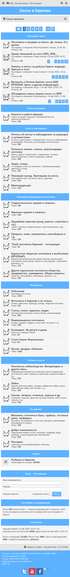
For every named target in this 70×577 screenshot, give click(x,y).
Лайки (14, 383)
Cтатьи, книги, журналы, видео (30, 310)
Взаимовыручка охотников (27, 320)
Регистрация (40, 474)
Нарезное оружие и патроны (28, 212)
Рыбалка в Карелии (23, 459)
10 (66, 61)
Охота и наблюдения (36, 128)
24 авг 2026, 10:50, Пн (51, 87)
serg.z (36, 87)
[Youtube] (32, 571)
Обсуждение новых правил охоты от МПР (36, 93)
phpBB (23, 553)
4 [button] (36, 29)
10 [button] (48, 29)
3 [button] (32, 29)
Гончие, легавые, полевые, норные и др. (36, 395)
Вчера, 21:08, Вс (58, 47)
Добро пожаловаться (24, 430)
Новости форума (36, 108)
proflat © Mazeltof (20, 559)
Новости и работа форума (27, 114)
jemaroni (34, 539)
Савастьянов (39, 56)
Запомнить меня (40, 494)
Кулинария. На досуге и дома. (29, 330)
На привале (36, 285)
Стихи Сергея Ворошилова (27, 339)
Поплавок (17, 442)
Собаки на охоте (35, 360)
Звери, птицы (19, 163)
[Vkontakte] (24, 571)
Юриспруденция (21, 185)
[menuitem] (10, 3)
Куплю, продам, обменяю (26, 349)
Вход (28, 474)
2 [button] (28, 29)
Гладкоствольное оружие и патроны (33, 203)
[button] (19, 29)
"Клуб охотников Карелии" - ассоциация (35, 244)
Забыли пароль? (10, 494)
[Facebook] (39, 571)
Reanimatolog (39, 96)
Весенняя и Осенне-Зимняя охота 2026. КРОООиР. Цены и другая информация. (35, 83)
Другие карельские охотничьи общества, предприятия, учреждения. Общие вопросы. (38, 272)
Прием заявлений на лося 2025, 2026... (34, 53)
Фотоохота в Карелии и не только (31, 300)
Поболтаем (17, 291)
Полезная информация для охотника (36, 197)
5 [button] (40, 29)
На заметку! (36, 409)
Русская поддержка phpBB (14, 556)
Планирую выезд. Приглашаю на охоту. (35, 175)
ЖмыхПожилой (40, 47)
